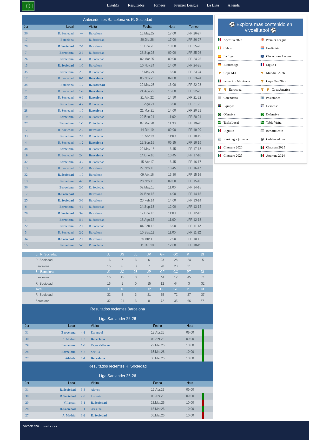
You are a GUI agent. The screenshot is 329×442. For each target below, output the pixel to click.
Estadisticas (49, 426)
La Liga (213, 5)
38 (26, 149)
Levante (96, 396)
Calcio (228, 48)
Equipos (229, 106)
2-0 (81, 72)
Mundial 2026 (275, 73)
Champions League (278, 56)
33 (26, 97)
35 (26, 72)
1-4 (81, 91)
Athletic (70, 358)
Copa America (281, 89)
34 (26, 239)
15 (26, 245)
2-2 (81, 130)
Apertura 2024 (275, 155)
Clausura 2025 (275, 147)
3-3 (83, 389)
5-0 (81, 245)
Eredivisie (272, 48)
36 (26, 33)
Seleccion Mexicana (237, 81)
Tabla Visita (274, 122)
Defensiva (272, 114)
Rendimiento (274, 131)
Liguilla (229, 131)
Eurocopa (235, 89)
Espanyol (97, 332)
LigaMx (113, 5)
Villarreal (70, 402)
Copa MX (230, 73)
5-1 (81, 219)
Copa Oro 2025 (276, 81)
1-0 (81, 65)
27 (26, 123)
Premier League (186, 5)
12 (26, 78)
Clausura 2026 (233, 147)
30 (27, 339)
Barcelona (95, 33)
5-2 (83, 352)
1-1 (81, 168)
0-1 (81, 78)
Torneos (159, 5)
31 (27, 332)
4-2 (81, 104)
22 (26, 226)
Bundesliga (231, 65)
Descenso (272, 106)
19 (26, 117)
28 (26, 110)
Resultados (136, 5)
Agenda (234, 5)
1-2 (81, 85)
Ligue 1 (271, 65)
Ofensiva (229, 114)
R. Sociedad (66, 33)
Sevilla (95, 352)
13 (26, 65)
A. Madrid (69, 339)
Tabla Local (231, 122)
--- (81, 33)
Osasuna (96, 409)
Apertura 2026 (233, 40)
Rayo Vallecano (101, 345)
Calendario (231, 98)
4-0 (81, 59)
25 (26, 200)
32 (26, 162)
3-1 (81, 200)
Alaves (95, 389)
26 (26, 59)
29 (27, 345)
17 (26, 39)
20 (26, 46)
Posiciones (273, 98)
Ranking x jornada (236, 139)
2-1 (81, 46)
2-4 (81, 155)
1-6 (81, 110)
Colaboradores (275, 139)
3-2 (81, 162)
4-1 (81, 206)
